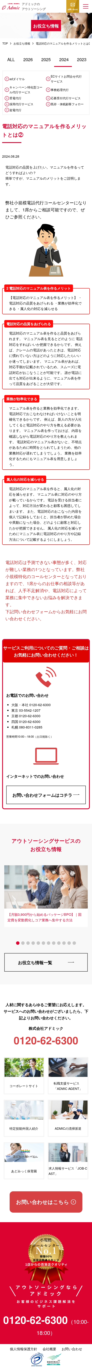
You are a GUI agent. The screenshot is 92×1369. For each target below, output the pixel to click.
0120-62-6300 (35, 1319)
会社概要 (49, 1348)
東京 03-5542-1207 (25, 710)
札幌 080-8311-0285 (26, 727)
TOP (5, 43)
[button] (85, 6)
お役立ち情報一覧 (35, 962)
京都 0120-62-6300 (25, 715)
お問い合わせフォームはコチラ (42, 795)
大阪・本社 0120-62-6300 (31, 704)
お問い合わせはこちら (42, 1201)
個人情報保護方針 (23, 1348)
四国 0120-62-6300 (25, 721)
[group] (46, 894)
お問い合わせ (73, 9)
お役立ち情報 (21, 43)
